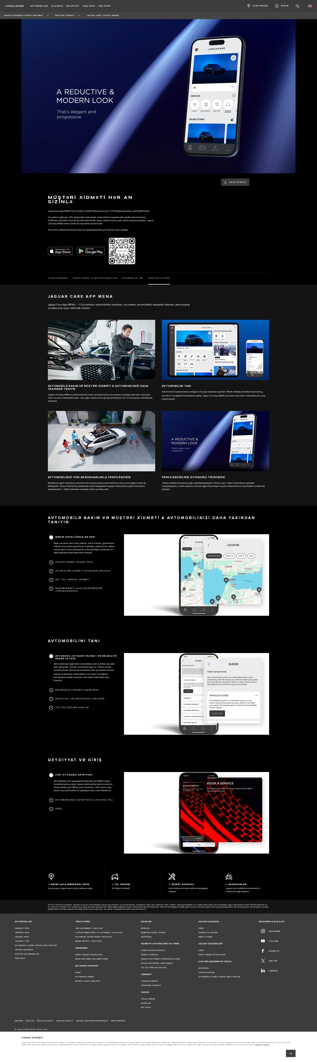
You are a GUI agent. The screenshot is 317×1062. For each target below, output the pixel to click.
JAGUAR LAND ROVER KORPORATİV (92, 1021)
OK (290, 1053)
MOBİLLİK (145, 928)
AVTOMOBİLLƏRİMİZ (84, 977)
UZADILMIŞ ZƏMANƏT (151, 985)
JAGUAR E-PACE (22, 933)
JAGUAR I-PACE (22, 937)
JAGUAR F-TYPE (22, 941)
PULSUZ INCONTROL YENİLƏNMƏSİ (157, 963)
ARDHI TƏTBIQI (205, 937)
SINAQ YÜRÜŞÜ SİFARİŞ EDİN (88, 955)
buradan (127, 909)
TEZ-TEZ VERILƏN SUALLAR (153, 968)
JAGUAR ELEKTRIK (206, 973)
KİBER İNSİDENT (118, 1021)
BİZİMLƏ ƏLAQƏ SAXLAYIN (87, 981)
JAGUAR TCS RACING (208, 933)
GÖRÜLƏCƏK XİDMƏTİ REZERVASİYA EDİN (160, 959)
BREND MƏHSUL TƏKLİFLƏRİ (88, 941)
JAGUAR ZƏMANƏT (149, 981)
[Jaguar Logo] (14, 6)
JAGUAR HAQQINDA (24, 950)
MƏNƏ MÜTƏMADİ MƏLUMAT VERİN (91, 959)
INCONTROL (146, 937)
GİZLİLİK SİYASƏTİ (45, 1021)
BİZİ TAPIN (146, 1008)
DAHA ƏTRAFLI (237, 182)
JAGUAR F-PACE (22, 928)
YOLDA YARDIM (148, 999)
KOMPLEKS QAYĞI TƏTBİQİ (153, 933)
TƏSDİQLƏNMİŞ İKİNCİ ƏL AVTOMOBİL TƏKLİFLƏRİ (99, 933)
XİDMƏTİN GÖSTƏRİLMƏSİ (153, 950)
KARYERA (19, 1021)
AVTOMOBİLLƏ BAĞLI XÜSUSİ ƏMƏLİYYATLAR (36, 945)
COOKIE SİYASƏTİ (262, 1045)
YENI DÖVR (20, 958)
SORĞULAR (146, 1003)
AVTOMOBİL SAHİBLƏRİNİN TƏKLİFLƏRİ (93, 937)
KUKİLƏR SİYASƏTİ (64, 1021)
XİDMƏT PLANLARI (149, 955)
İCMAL (78, 973)
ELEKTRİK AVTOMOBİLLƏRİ (27, 954)
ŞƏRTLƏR (30, 1021)
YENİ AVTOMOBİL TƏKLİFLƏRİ (89, 928)
